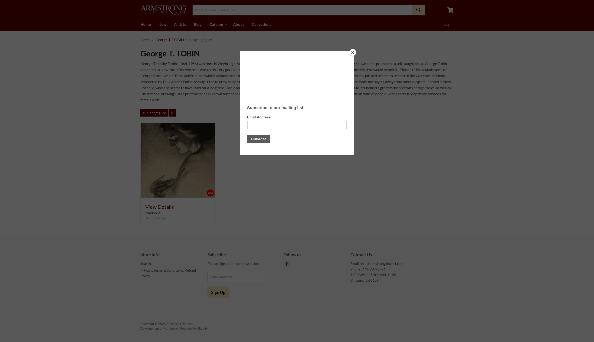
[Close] (352, 52)
